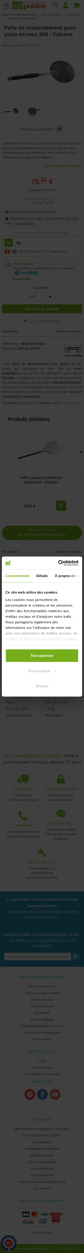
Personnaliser (39, 671)
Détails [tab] (42, 576)
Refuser (42, 686)
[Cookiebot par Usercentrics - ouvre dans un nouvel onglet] (59, 563)
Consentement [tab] (17, 576)
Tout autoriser (42, 656)
